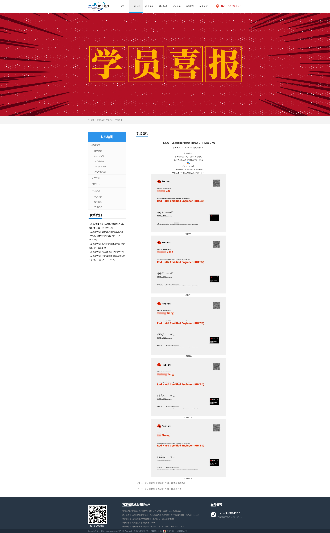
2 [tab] (165, 111)
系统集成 (163, 6)
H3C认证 (98, 151)
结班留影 (98, 202)
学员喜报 (118, 120)
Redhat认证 (99, 156)
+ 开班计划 (95, 184)
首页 (122, 6)
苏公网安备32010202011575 (177, 531)
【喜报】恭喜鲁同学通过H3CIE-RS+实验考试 (166, 483)
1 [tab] (161, 111)
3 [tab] (169, 111)
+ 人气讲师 (95, 178)
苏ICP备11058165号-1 (154, 531)
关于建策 (203, 6)
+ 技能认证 (95, 145)
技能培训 (136, 6)
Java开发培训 (100, 166)
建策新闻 (190, 6)
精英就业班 (99, 161)
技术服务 (149, 6)
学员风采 (109, 120)
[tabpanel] (165, 64)
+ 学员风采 (95, 191)
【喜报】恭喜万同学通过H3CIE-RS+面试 (164, 489)
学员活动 (98, 207)
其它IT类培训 (100, 172)
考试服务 (176, 6)
